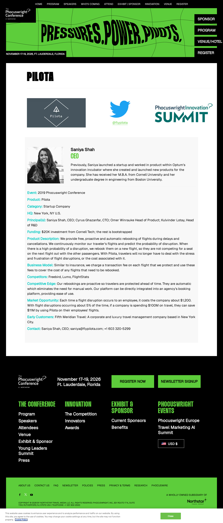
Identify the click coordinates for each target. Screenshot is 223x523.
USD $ (172, 444)
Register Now (133, 381)
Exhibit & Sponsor (35, 441)
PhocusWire (159, 485)
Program (53, 4)
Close (170, 516)
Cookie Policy (21, 519)
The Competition (81, 414)
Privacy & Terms (119, 485)
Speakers (70, 4)
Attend (108, 4)
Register (182, 4)
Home (38, 4)
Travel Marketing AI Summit (176, 430)
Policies (87, 485)
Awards (72, 427)
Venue (168, 4)
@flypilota (120, 122)
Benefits (120, 427)
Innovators (75, 421)
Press (24, 460)
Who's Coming (90, 4)
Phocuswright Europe (178, 420)
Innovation (152, 4)
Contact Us (41, 485)
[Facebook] (19, 495)
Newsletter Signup (179, 381)
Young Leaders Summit (32, 451)
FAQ (56, 485)
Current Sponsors (129, 420)
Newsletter (70, 485)
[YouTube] (31, 495)
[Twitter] (25, 495)
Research (140, 485)
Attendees (28, 427)
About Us (24, 485)
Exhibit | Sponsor (129, 4)
